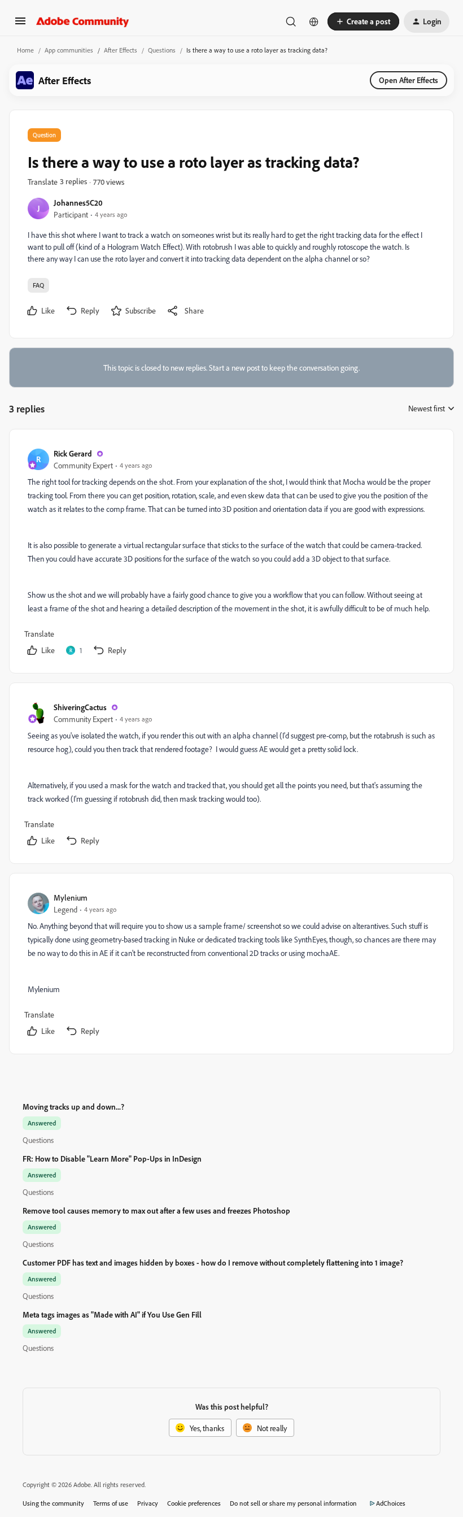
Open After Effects (408, 80)
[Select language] (314, 21)
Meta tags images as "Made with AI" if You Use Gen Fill (112, 1314)
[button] (20, 24)
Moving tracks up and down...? (73, 1106)
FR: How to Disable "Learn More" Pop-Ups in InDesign (112, 1158)
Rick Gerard (73, 453)
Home (25, 50)
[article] (231, 553)
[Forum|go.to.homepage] (82, 21)
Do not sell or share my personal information (293, 1503)
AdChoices (390, 1503)
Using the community (53, 1503)
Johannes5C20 (78, 202)
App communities (69, 50)
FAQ (38, 285)
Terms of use (110, 1503)
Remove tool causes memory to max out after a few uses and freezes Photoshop (156, 1210)
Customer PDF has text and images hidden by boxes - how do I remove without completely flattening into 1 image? (213, 1262)
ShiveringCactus (80, 707)
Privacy (147, 1503)
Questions (162, 50)
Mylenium (71, 897)
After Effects (120, 50)
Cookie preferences (194, 1503)
